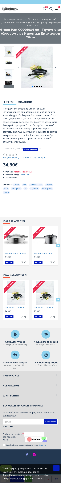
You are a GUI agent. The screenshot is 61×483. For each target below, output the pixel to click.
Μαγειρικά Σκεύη (49, 19)
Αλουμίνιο (16, 188)
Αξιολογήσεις (25, 102)
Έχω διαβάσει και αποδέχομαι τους (26, 445)
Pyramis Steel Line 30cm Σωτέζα (16, 253)
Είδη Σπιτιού (32, 19)
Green (16, 185)
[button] (18, 67)
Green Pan (24, 174)
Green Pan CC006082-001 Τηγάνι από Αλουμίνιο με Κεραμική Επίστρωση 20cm (16, 307)
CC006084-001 (36, 185)
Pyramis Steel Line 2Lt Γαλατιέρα (45, 253)
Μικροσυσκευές (16, 19)
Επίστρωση (47, 188)
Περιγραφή (9, 102)
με (26, 188)
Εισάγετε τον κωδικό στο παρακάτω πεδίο (12, 437)
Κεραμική (34, 188)
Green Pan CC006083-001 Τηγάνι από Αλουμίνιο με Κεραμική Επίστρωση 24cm (45, 307)
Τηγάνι (49, 185)
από (6, 188)
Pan (24, 185)
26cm (6, 192)
